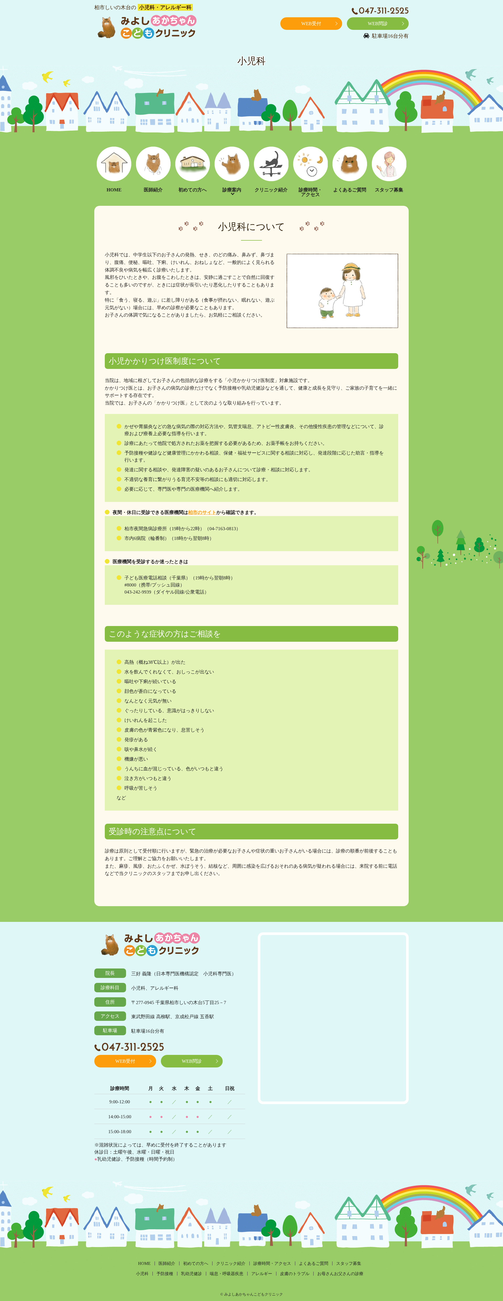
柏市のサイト (202, 512)
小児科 (142, 1273)
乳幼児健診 (191, 1273)
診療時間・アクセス (310, 192)
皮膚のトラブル (294, 1273)
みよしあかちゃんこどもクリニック (145, 28)
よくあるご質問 (349, 189)
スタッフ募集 (389, 189)
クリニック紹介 (271, 189)
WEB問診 (378, 23)
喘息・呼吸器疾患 (226, 1273)
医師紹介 (153, 189)
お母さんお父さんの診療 (340, 1273)
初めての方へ (192, 189)
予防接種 (164, 1273)
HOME (114, 189)
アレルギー (261, 1273)
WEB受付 (311, 23)
